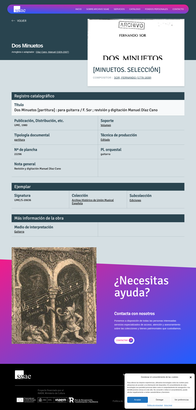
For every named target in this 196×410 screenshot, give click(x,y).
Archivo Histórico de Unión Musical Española (93, 201)
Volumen (106, 125)
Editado (105, 139)
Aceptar (137, 400)
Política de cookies (122, 401)
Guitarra (19, 231)
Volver (21, 20)
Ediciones (135, 200)
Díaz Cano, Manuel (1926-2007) (52, 52)
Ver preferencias (182, 400)
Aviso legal (168, 405)
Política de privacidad (155, 405)
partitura (19, 139)
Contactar (122, 340)
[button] (190, 377)
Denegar (159, 400)
